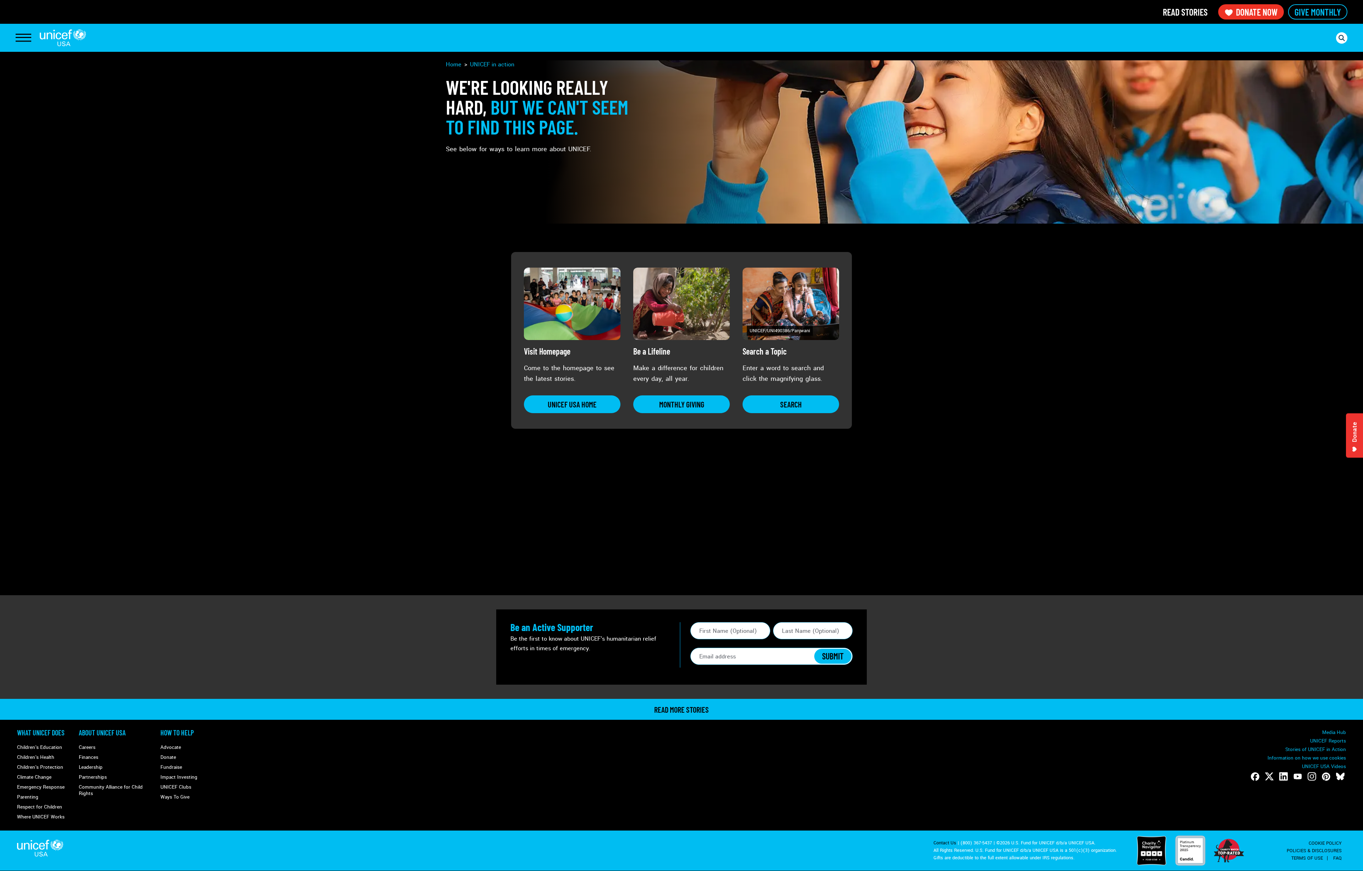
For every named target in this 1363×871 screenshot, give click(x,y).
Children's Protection (40, 767)
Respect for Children (39, 807)
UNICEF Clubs (175, 787)
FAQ (1337, 858)
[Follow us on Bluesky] (1340, 776)
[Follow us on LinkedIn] (1283, 776)
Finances (88, 757)
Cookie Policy (1325, 843)
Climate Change (34, 777)
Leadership (91, 767)
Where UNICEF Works (41, 817)
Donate (168, 757)
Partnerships (93, 777)
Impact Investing (178, 777)
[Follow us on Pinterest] (1326, 776)
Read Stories (1185, 11)
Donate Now (1256, 11)
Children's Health (35, 757)
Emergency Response (41, 787)
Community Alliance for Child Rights (111, 790)
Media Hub (1334, 732)
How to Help (177, 732)
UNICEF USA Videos (1324, 766)
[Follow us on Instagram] (1312, 776)
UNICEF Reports (1328, 741)
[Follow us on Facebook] (1255, 776)
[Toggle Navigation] (23, 38)
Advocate (170, 747)
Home (453, 64)
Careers (87, 747)
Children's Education (39, 747)
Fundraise (171, 767)
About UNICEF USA (102, 732)
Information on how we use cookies (1307, 758)
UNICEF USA (63, 37)
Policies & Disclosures (1314, 851)
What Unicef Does (41, 732)
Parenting (27, 797)
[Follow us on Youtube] (1297, 776)
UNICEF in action (492, 64)
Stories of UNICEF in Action (1315, 749)
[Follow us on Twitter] (1269, 776)
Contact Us (945, 843)
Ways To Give (175, 797)
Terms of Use (1307, 858)
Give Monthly (1317, 11)
